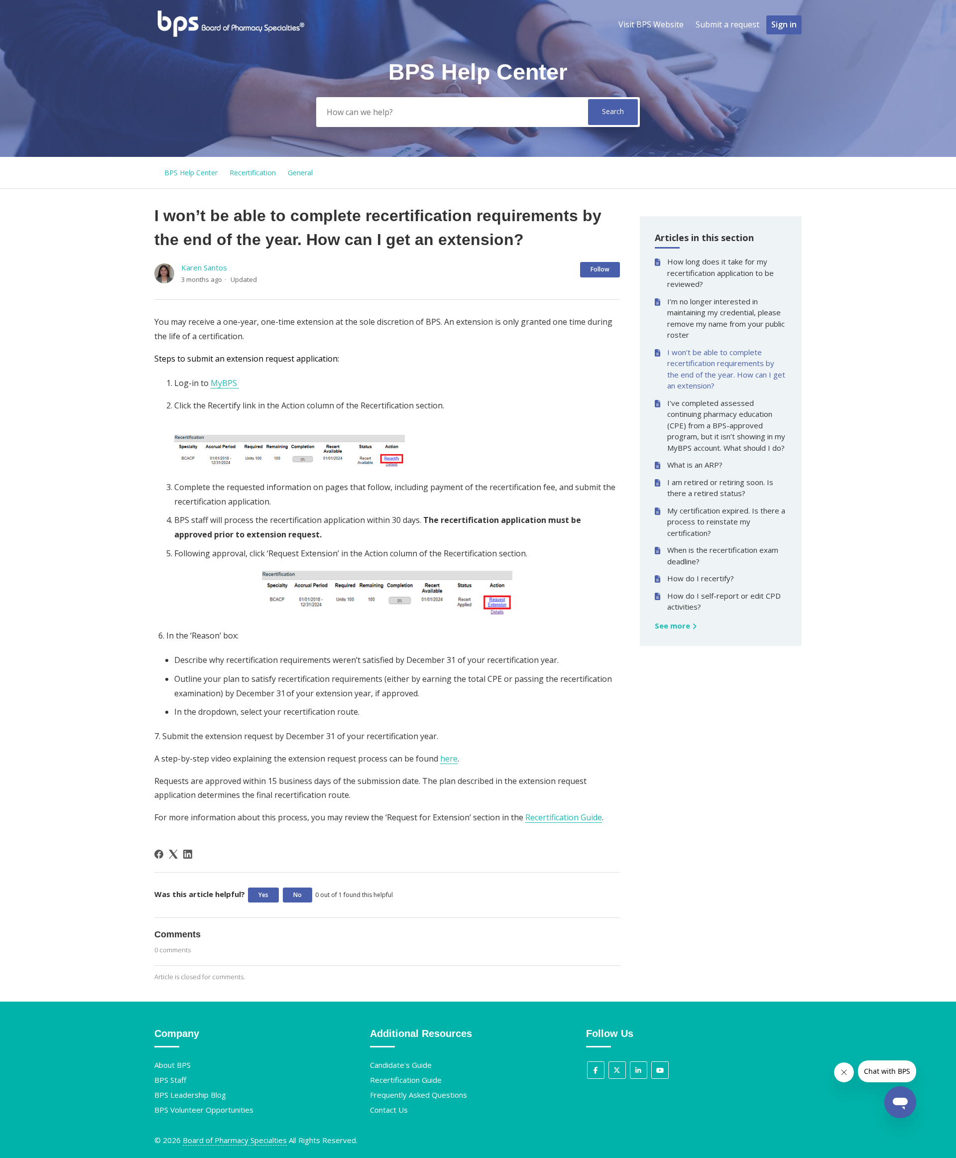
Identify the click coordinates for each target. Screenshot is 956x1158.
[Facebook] (158, 854)
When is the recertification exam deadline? (722, 555)
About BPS (172, 1065)
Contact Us (389, 1110)
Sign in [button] (784, 24)
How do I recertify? (700, 578)
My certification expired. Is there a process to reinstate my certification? (726, 522)
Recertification (253, 172)
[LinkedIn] (187, 854)
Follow (600, 269)
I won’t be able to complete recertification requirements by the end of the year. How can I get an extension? (726, 369)
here (449, 758)
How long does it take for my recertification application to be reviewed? (720, 273)
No (297, 895)
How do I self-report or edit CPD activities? (724, 601)
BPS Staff (170, 1080)
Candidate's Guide (401, 1065)
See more (673, 626)
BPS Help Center (191, 172)
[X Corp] (173, 854)
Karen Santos (204, 267)
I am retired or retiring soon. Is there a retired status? (720, 488)
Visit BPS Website (651, 24)
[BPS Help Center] (230, 35)
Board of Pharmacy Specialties (235, 1140)
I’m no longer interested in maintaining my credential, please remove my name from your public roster (726, 318)
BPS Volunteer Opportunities (203, 1110)
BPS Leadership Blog (190, 1095)
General (300, 172)
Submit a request (727, 24)
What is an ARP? (694, 465)
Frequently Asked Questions (418, 1095)
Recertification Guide (563, 817)
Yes (263, 895)
